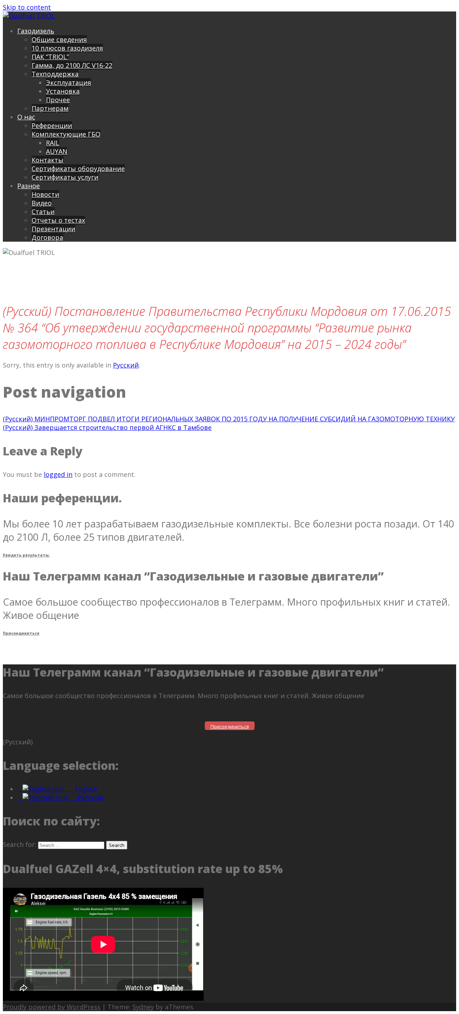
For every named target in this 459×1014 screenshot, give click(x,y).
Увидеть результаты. (26, 555)
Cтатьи (43, 211)
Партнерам (50, 108)
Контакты (47, 160)
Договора (47, 237)
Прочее (58, 99)
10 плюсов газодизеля (67, 48)
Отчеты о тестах (58, 220)
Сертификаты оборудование (78, 168)
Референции (52, 125)
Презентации (53, 228)
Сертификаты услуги (65, 177)
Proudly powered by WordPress (51, 1007)
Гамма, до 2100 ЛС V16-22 (72, 65)
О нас (26, 117)
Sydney (143, 1007)
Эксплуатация (68, 82)
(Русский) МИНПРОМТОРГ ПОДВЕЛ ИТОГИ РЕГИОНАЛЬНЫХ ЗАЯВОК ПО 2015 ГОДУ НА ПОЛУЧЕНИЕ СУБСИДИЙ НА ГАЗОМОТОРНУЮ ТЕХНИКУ (229, 418)
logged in (58, 474)
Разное (28, 185)
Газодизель (35, 31)
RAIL (52, 142)
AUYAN (56, 151)
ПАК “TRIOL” (50, 56)
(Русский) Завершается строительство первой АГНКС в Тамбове (107, 427)
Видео (42, 203)
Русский (126, 365)
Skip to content (27, 7)
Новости (45, 194)
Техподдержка (55, 74)
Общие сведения (59, 39)
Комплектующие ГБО (66, 134)
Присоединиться (21, 633)
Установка (63, 91)
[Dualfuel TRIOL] (29, 15)
